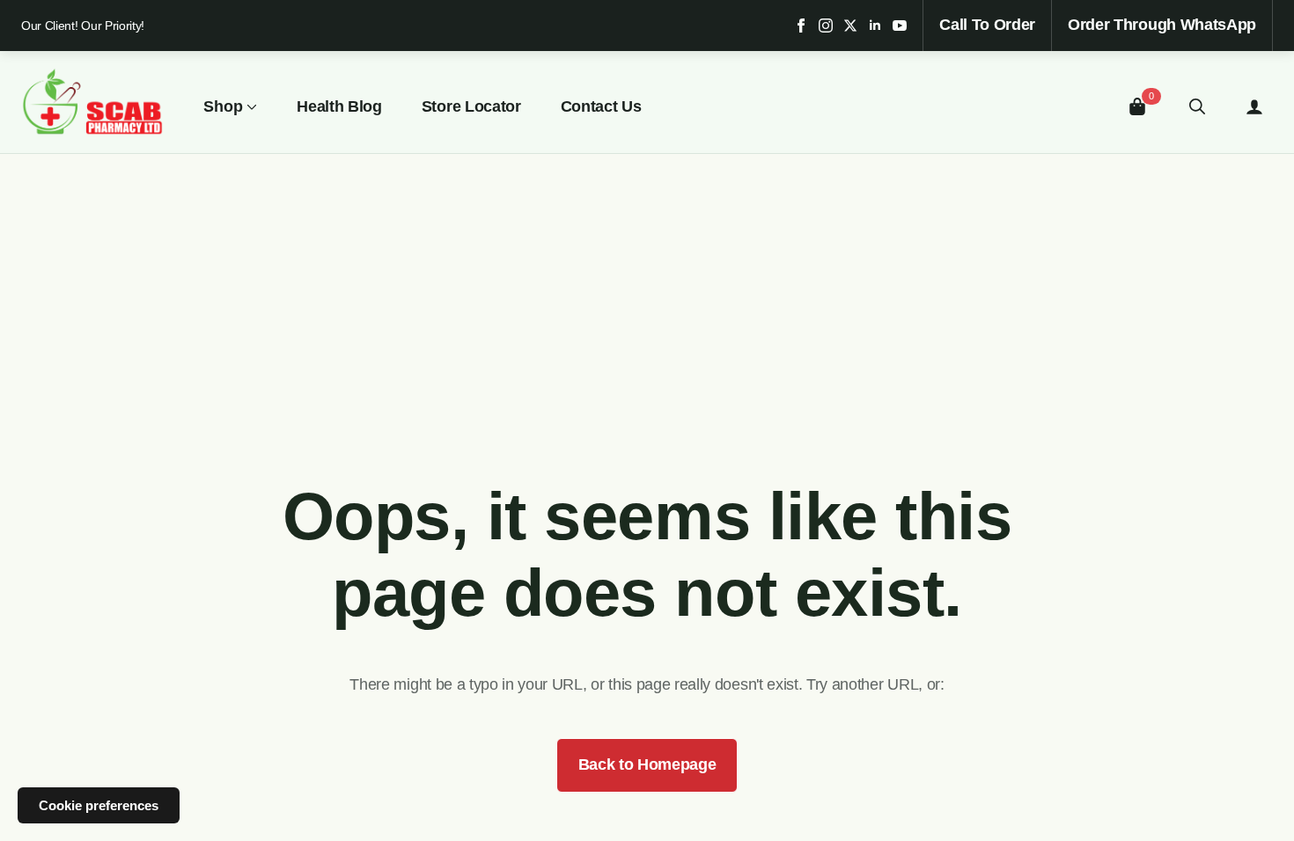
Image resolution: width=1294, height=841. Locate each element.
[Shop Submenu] (250, 106)
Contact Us (601, 106)
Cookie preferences (98, 805)
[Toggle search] (1197, 106)
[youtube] (900, 25)
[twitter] (850, 25)
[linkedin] (875, 25)
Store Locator (471, 106)
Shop (223, 106)
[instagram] (826, 25)
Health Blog (339, 106)
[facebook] (801, 25)
